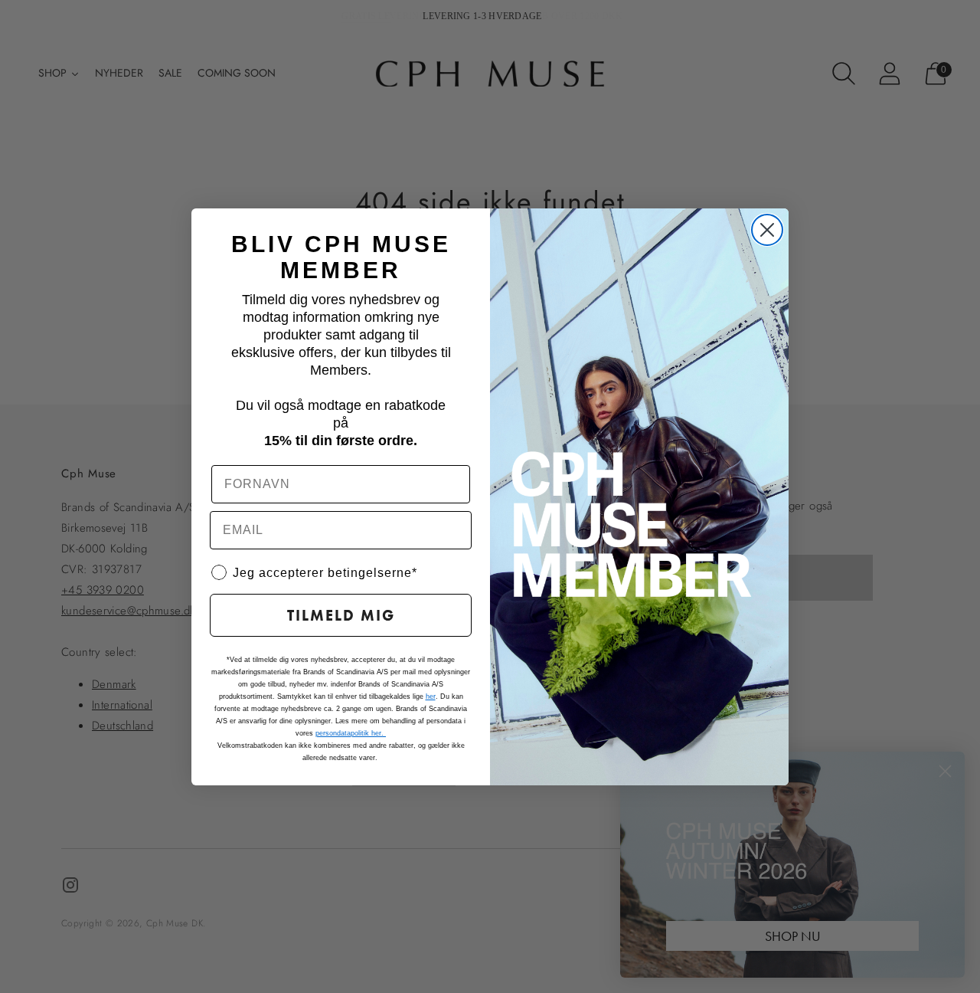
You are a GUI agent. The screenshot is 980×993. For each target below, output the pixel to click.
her (431, 696)
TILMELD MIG (341, 615)
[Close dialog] (767, 230)
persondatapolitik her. (350, 733)
